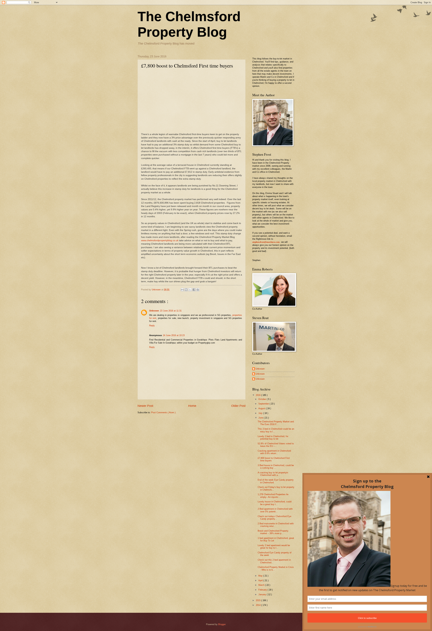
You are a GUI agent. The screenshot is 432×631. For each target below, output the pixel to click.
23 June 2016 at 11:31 (171, 310)
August (262, 408)
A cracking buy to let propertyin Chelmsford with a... (273, 473)
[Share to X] (190, 289)
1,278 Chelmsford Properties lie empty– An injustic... (273, 495)
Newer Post (145, 405)
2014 (258, 605)
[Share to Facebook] (194, 289)
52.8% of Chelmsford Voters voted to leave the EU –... (276, 444)
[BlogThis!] (186, 289)
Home (192, 405)
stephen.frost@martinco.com (266, 242)
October (262, 399)
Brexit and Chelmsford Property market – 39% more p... (273, 532)
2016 (258, 395)
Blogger (221, 624)
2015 (258, 600)
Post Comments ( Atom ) (163, 412)
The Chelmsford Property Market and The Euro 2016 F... (276, 422)
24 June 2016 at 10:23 (174, 335)
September (264, 403)
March (261, 585)
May (260, 575)
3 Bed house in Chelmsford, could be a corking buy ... (276, 466)
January (262, 594)
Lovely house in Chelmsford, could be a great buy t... (274, 502)
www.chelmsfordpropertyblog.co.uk (159, 240)
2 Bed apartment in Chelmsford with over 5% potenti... (275, 510)
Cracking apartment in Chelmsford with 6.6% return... (274, 452)
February (263, 589)
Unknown (154, 310)
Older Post (238, 405)
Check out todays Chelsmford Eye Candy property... (274, 517)
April (260, 580)
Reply (152, 325)
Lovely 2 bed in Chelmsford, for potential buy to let (273, 437)
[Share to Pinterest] (197, 289)
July (260, 413)
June (261, 417)
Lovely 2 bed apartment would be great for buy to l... (274, 546)
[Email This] (182, 289)
